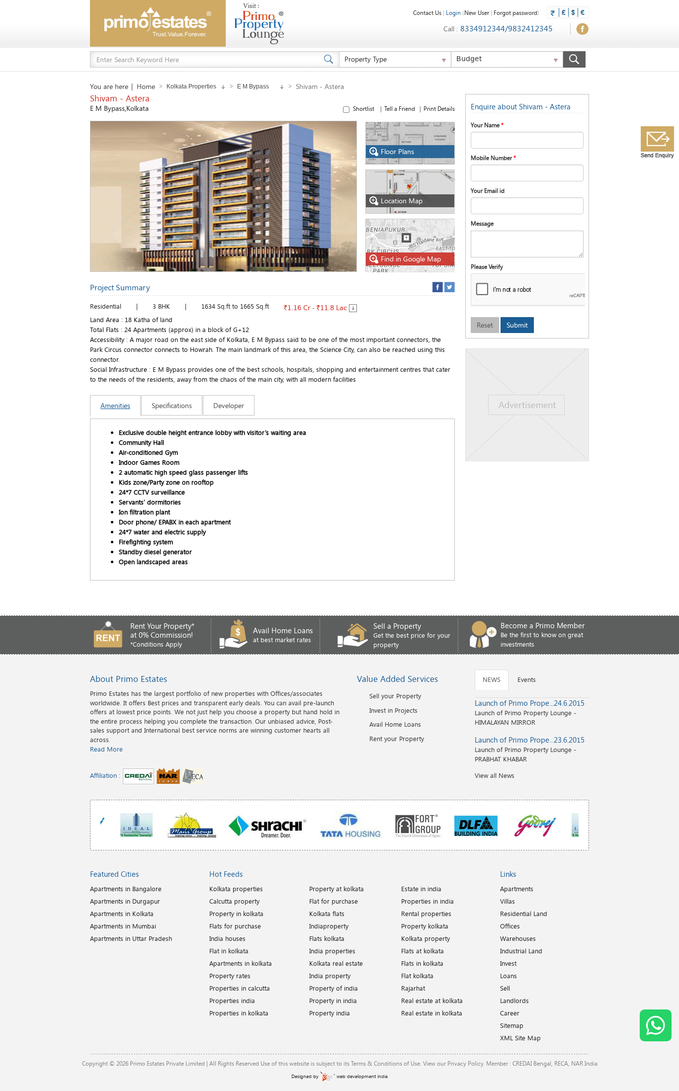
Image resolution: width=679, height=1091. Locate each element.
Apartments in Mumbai (123, 926)
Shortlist (404, 108)
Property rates (230, 975)
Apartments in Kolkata (122, 913)
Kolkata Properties (194, 86)
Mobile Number (493, 158)
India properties (332, 950)
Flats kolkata (326, 938)
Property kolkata (424, 926)
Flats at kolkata (422, 950)
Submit (517, 325)
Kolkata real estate (336, 963)
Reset (485, 325)
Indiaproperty (328, 926)
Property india (329, 1012)
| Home (143, 86)
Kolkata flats (326, 913)
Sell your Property (395, 695)
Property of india (333, 988)
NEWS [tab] (492, 679)
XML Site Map (520, 1037)
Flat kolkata (417, 975)
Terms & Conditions (376, 1063)
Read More (106, 749)
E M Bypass (258, 86)
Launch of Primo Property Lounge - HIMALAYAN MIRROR (530, 712)
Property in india (333, 1000)
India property (329, 975)
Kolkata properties (236, 888)
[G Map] (410, 245)
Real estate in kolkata (431, 1012)
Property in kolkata (236, 913)
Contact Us (427, 12)
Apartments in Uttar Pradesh (131, 938)
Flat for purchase (333, 901)
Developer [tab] (228, 405)
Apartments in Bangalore (126, 888)
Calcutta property (234, 901)
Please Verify (487, 266)
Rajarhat (413, 988)
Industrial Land (521, 950)
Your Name (487, 125)
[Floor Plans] (410, 142)
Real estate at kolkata (432, 1000)
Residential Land (523, 913)
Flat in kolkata (229, 950)
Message (482, 223)
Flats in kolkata (422, 963)
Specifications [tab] (172, 405)
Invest (508, 963)
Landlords (514, 1000)
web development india (361, 1076)
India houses (227, 938)
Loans (508, 975)
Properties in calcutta (239, 988)
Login (453, 12)
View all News (494, 775)
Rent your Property (396, 738)
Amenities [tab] (115, 405)
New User (476, 12)
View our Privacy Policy (453, 1063)
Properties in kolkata (238, 1012)
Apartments (516, 888)
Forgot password (515, 12)
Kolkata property (425, 938)
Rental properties (426, 913)
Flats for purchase (235, 926)
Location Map (402, 200)
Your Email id (488, 190)
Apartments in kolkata (240, 963)
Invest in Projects (393, 710)
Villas (507, 901)
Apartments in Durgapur (125, 901)
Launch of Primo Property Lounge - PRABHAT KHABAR (530, 749)
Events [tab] (526, 679)
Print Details (439, 108)
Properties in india (427, 901)
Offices (510, 926)
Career (509, 1012)
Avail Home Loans (395, 724)
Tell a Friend (399, 108)
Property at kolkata (336, 888)
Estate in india (421, 888)
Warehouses (518, 938)
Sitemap (511, 1025)
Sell (505, 988)
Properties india (232, 1000)
